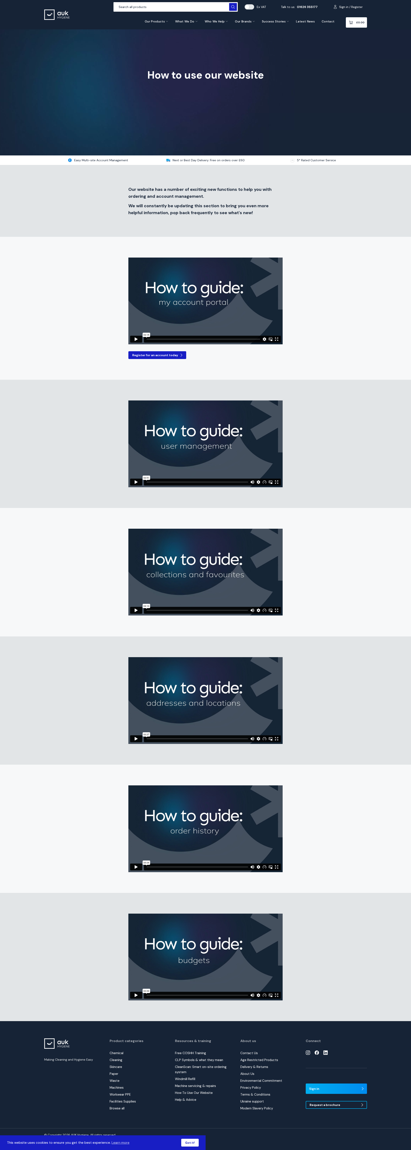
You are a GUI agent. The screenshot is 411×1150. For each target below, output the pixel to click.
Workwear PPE (120, 1094)
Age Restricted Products (259, 1060)
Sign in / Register (351, 7)
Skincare (116, 1067)
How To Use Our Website (194, 1093)
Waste (115, 1081)
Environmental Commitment (261, 1081)
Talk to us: (299, 7)
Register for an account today (155, 355)
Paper (114, 1074)
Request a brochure (325, 1105)
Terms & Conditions (255, 1094)
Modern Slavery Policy (256, 1108)
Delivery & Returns (254, 1067)
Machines (117, 1087)
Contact (328, 21)
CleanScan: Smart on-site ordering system (201, 1069)
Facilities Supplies (123, 1101)
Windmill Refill (185, 1079)
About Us (247, 1074)
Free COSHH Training (190, 1053)
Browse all (117, 1108)
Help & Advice (185, 1100)
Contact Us (249, 1053)
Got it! (190, 1143)
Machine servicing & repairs (195, 1086)
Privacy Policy (250, 1087)
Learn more (120, 1142)
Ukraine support (252, 1101)
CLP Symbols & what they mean (199, 1060)
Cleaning (116, 1060)
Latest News (305, 21)
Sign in (314, 1089)
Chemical (116, 1053)
